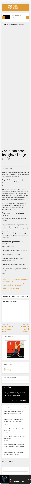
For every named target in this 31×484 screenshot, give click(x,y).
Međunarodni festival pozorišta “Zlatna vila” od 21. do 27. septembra (19, 17)
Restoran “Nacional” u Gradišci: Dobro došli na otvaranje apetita (8, 329)
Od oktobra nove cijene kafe (11, 288)
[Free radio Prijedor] (14, 9)
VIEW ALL (24, 407)
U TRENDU (7, 407)
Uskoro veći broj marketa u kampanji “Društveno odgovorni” (23, 329)
